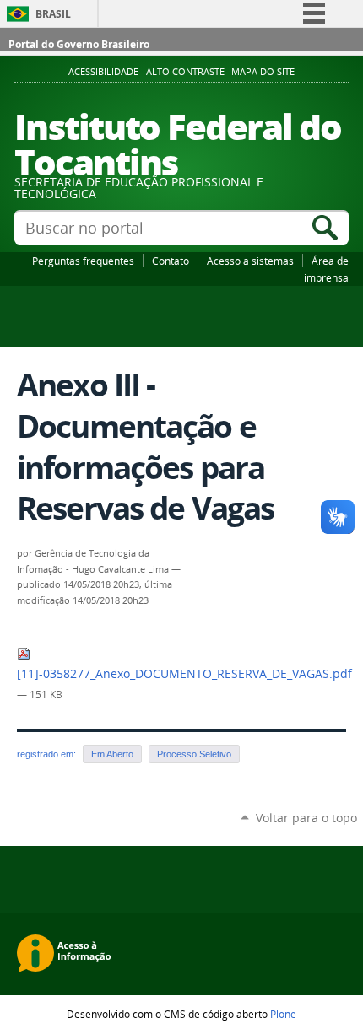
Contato (170, 260)
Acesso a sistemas (250, 260)
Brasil (53, 14)
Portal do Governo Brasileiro (78, 44)
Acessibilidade (103, 72)
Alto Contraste (185, 72)
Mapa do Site (263, 72)
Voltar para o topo (306, 818)
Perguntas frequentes (83, 260)
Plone (283, 1014)
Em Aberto (112, 754)
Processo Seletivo (194, 754)
